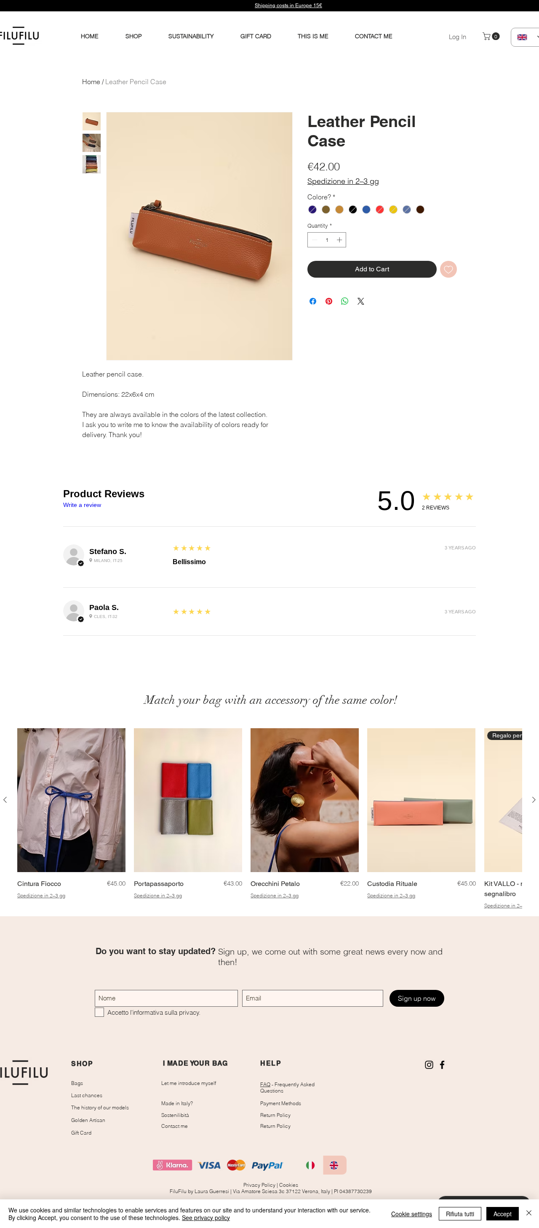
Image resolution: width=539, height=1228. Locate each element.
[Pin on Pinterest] (329, 301)
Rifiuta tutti (460, 1213)
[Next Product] (534, 800)
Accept (503, 1213)
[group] (269, 819)
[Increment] (340, 240)
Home (91, 81)
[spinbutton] (327, 240)
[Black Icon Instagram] (429, 1064)
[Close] (529, 1213)
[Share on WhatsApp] (345, 301)
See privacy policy (206, 1217)
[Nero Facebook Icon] (442, 1064)
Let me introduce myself (188, 1083)
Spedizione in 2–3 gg (343, 181)
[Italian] (311, 1165)
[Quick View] (71, 800)
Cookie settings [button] (411, 1213)
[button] (492, 36)
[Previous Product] (5, 800)
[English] (335, 1165)
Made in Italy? (177, 1103)
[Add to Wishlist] (448, 269)
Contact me (174, 1126)
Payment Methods (280, 1103)
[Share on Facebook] (313, 301)
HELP (270, 1063)
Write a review (82, 504)
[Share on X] (361, 301)
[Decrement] (314, 240)
